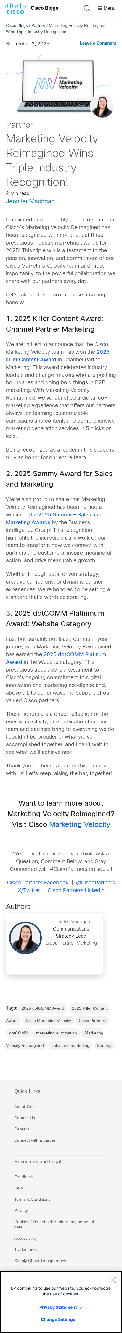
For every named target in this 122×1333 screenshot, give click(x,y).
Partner (38, 25)
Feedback (23, 1176)
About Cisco (25, 1106)
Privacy (21, 1210)
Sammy (104, 1045)
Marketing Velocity (79, 825)
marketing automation (56, 1033)
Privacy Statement (58, 1307)
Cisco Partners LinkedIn (76, 890)
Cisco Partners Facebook (37, 883)
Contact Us (24, 1117)
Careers (21, 1129)
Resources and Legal (37, 1161)
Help (18, 1188)
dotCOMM (18, 1033)
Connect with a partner (35, 1140)
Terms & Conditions (32, 1199)
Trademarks (25, 1249)
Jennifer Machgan (30, 201)
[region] (61, 1302)
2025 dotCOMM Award (43, 1008)
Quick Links (27, 1091)
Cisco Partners (92, 1020)
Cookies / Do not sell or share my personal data (54, 1224)
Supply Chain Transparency (40, 1260)
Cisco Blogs (44, 8)
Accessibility (25, 1238)
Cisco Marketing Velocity (48, 1020)
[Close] (113, 1280)
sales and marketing (70, 1045)
